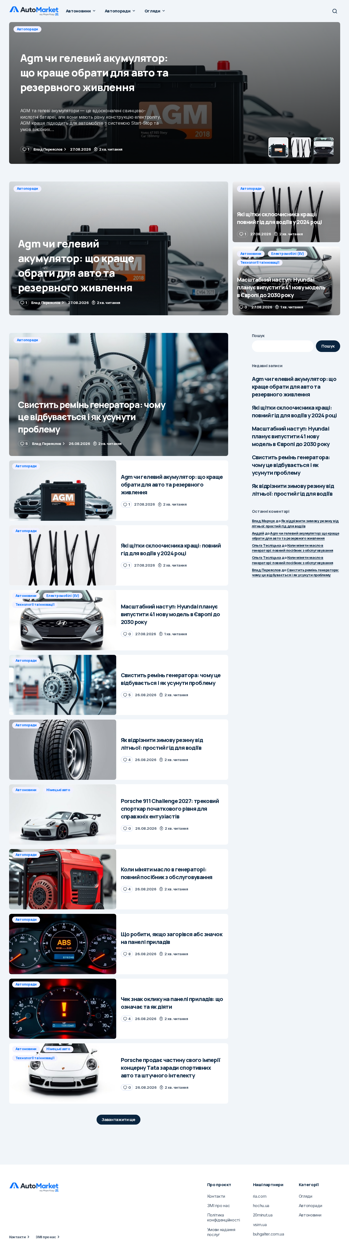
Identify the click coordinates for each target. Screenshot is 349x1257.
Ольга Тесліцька (266, 545)
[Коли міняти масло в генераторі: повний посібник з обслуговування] (62, 879)
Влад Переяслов (266, 570)
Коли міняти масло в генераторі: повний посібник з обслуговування (292, 548)
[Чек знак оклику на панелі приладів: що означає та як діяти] (62, 1009)
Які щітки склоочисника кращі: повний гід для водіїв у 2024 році (294, 411)
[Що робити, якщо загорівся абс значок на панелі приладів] (62, 944)
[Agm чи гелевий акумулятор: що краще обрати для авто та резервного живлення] (118, 248)
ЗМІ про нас (46, 1237)
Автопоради (27, 29)
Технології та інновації (259, 262)
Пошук (258, 335)
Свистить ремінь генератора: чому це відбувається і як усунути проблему (291, 464)
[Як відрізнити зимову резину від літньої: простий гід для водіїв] (62, 749)
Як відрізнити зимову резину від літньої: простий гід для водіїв (293, 489)
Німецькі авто (58, 790)
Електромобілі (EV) (287, 253)
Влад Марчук (263, 521)
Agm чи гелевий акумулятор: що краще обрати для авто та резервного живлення (294, 386)
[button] (334, 11)
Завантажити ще (118, 1119)
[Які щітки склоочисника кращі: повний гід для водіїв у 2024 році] (174, 93)
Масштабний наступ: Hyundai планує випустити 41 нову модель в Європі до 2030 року (291, 436)
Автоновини (251, 253)
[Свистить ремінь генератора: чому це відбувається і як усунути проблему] (118, 394)
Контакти (17, 1237)
